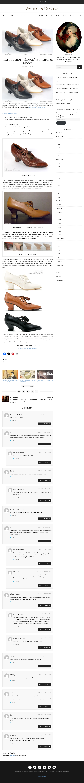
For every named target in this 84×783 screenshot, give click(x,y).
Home (11, 15)
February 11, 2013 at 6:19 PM (45, 414)
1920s (59, 242)
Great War (60, 265)
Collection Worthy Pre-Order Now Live (67, 88)
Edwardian (25, 386)
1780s (59, 193)
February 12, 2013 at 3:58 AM (45, 656)
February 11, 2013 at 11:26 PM (44, 527)
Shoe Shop (21, 15)
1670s (59, 151)
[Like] (19, 391)
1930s (59, 246)
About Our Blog (69, 15)
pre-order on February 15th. (37, 107)
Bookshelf (43, 15)
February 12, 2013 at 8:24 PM (45, 638)
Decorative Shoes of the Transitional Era (67, 85)
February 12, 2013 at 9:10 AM (45, 692)
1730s (59, 174)
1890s (59, 235)
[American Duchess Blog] (42, 8)
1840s (59, 216)
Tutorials (58, 276)
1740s (59, 178)
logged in (12, 755)
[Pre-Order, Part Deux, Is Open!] (45, 374)
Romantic (59, 208)
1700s (59, 163)
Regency (59, 204)
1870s (59, 227)
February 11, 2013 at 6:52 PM (45, 432)
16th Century (59, 133)
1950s (59, 254)
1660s (59, 148)
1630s (59, 144)
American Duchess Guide (63, 269)
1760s (59, 185)
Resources (55, 15)
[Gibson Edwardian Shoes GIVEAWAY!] (27, 374)
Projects (32, 15)
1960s (59, 257)
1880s (59, 231)
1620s (59, 140)
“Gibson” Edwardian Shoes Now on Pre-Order (10, 381)
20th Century (59, 238)
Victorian (59, 212)
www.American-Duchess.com (28, 348)
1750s (59, 182)
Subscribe (61, 123)
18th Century (59, 159)
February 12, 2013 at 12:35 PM (44, 571)
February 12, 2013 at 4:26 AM (45, 614)
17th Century (59, 136)
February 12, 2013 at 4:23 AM (45, 452)
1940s (59, 250)
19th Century (59, 201)
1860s (59, 223)
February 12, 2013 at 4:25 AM (45, 549)
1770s (59, 189)
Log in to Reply (44, 424)
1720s (59, 170)
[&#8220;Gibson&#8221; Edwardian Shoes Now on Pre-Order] (10, 374)
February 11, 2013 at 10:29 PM (44, 509)
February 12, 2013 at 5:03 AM (45, 674)
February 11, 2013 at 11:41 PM (44, 593)
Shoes (31, 386)
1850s (59, 220)
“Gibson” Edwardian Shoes (9, 113)
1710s (59, 167)
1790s (59, 197)
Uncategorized (60, 280)
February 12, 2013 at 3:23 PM (45, 714)
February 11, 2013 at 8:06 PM (45, 470)
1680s (59, 155)
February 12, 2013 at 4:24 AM (45, 488)
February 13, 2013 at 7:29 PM (45, 735)
